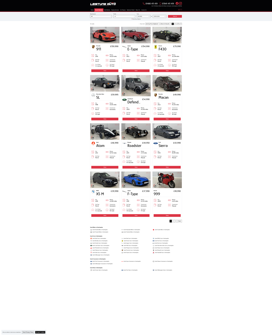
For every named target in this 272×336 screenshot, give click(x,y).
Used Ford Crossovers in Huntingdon (101, 261)
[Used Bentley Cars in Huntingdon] (91, 240)
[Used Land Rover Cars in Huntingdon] (91, 245)
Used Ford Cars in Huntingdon (161, 240)
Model (114, 14)
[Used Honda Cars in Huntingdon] (91, 243)
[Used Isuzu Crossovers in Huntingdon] (122, 261)
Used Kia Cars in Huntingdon (161, 243)
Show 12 (165, 23)
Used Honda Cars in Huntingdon (100, 243)
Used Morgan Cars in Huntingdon (131, 247)
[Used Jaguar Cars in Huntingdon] (122, 243)
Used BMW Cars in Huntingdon (162, 238)
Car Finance (123, 10)
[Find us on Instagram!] (180, 3)
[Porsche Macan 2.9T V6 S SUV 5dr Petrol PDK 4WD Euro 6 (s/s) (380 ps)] (167, 83)
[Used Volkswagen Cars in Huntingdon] (91, 255)
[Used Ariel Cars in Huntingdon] (91, 238)
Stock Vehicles (99, 10)
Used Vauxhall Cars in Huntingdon (162, 252)
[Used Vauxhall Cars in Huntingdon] (153, 252)
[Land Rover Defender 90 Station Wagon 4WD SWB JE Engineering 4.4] (136, 85)
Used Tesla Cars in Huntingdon (99, 252)
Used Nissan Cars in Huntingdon (162, 247)
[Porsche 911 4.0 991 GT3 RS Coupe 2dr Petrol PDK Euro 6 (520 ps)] (104, 35)
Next (179, 221)
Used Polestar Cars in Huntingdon (100, 250)
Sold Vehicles (107, 10)
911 (98, 49)
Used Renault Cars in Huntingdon (162, 250)
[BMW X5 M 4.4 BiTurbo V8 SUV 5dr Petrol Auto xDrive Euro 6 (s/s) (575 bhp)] (104, 179)
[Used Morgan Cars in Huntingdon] (122, 247)
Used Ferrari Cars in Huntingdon (131, 240)
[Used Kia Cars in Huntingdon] (153, 243)
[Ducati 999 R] (167, 179)
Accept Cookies (40, 332)
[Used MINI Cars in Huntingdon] (122, 245)
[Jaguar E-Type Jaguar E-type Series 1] (136, 35)
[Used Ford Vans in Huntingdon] (122, 270)
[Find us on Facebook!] (176, 3)
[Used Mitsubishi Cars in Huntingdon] (91, 247)
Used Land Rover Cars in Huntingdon (101, 245)
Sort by (152, 23)
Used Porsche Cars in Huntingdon (131, 250)
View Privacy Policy (28, 332)
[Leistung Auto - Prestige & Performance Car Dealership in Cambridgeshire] (103, 4)
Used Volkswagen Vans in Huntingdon (163, 270)
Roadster (134, 145)
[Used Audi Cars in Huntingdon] (122, 238)
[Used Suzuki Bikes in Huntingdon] (153, 229)
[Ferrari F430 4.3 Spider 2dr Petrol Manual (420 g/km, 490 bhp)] (167, 35)
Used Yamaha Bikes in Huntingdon (131, 232)
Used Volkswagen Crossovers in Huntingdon (103, 263)
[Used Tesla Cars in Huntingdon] (91, 252)
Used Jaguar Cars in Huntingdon (131, 243)
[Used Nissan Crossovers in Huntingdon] (153, 261)
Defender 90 (137, 102)
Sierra (163, 145)
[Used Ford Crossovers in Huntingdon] (91, 261)
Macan (164, 97)
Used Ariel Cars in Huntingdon (99, 238)
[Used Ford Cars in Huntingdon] (153, 240)
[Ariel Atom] (104, 131)
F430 (162, 49)
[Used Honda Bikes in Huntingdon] (91, 229)
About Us (138, 10)
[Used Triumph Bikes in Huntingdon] (91, 232)
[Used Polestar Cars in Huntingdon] (91, 250)
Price (138, 14)
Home (92, 10)
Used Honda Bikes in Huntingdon (100, 229)
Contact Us (143, 10)
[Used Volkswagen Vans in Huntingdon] (153, 270)
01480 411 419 (152, 3)
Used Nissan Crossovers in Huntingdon (164, 261)
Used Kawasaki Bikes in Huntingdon (132, 229)
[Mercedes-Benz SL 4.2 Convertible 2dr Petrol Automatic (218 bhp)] (104, 83)
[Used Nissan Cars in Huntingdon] (153, 247)
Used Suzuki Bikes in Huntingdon (162, 229)
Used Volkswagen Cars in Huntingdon (101, 255)
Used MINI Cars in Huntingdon (130, 245)
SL (98, 97)
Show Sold (142, 23)
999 (157, 194)
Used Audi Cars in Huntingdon (130, 238)
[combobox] (101, 16)
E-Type (132, 49)
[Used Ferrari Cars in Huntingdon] (122, 240)
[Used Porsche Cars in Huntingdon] (122, 250)
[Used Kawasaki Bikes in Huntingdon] (122, 229)
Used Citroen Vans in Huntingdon (100, 270)
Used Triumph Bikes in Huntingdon (100, 232)
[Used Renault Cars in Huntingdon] (153, 250)
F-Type (132, 194)
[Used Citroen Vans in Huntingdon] (91, 270)
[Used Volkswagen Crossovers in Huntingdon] (91, 263)
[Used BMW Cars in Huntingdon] (153, 238)
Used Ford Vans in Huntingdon (131, 270)
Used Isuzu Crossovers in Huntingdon (132, 261)
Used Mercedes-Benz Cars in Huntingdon (164, 245)
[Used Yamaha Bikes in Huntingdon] (122, 232)
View (104, 70)
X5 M (100, 194)
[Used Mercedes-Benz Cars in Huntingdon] (153, 245)
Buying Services (115, 10)
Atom (100, 145)
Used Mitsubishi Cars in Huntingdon (101, 247)
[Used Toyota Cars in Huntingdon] (122, 252)
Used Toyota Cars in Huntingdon (131, 252)
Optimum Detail (130, 10)
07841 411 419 (168, 3)
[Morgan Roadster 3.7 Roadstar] (136, 131)
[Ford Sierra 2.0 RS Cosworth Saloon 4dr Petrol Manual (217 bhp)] (167, 131)
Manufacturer (93, 14)
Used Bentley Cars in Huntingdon (100, 240)
